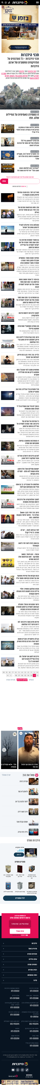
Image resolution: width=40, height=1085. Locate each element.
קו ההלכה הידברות (14, 1012)
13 (31, 675)
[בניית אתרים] (29, 1075)
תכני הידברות (32, 71)
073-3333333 (34, 1038)
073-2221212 (15, 991)
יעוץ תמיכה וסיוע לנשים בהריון (29, 1021)
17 (19, 675)
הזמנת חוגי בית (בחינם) (31, 1028)
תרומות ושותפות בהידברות (12, 988)
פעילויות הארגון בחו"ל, (21, 75)
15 (25, 675)
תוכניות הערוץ (32, 954)
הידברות (21, 71)
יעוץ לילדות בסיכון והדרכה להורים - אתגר (12, 1004)
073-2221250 (15, 1038)
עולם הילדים (33, 959)
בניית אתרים (29, 1077)
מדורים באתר (32, 948)
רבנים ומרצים (32, 969)
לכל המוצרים (20, 898)
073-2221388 (34, 998)
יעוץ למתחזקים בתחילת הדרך (30, 1003)
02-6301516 (34, 1016)
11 (37, 675)
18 (16, 675)
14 (28, 675)
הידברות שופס (15, 1036)
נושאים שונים (32, 964)
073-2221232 (34, 1005)
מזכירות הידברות (33, 988)
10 (3, 672)
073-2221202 (34, 1045)
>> (8, 675)
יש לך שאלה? (6, 775)
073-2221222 (34, 991)
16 (22, 675)
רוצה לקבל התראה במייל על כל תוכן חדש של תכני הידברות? (20, 177)
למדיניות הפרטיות (17, 186)
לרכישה (19, 854)
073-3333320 (14, 1007)
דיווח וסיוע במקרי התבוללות (11, 1021)
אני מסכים (19, 186)
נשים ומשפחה (32, 975)
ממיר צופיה (35, 1036)
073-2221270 (15, 1031)
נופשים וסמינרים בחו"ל (32, 1043)
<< (37, 672)
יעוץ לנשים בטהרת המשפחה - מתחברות (29, 1013)
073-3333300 (14, 1014)
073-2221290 (34, 1031)
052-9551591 (33, 1023)
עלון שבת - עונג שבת (32, 995)
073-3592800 (14, 998)
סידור (35, 980)
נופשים (17, 1028)
